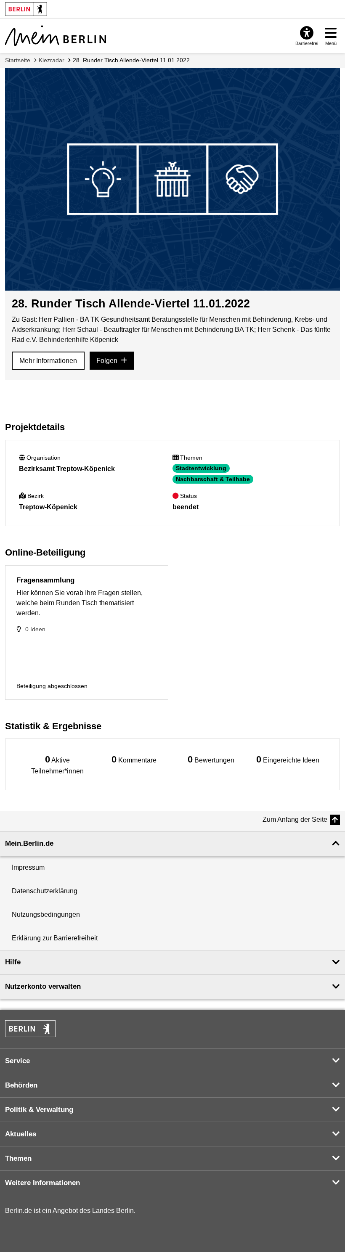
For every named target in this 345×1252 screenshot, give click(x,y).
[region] (57, 764)
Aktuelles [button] (20, 1134)
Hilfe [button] (13, 962)
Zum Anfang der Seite (295, 819)
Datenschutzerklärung (44, 891)
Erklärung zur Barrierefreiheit (55, 938)
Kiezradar (51, 60)
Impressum (28, 867)
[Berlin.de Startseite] (30, 1028)
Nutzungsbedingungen (46, 914)
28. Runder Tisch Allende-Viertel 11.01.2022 (131, 60)
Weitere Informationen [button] (42, 1183)
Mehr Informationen (48, 360)
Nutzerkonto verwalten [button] (43, 986)
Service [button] (17, 1061)
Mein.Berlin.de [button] (29, 843)
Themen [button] (18, 1158)
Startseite (17, 60)
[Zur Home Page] (55, 36)
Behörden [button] (21, 1085)
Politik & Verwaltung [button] (39, 1110)
